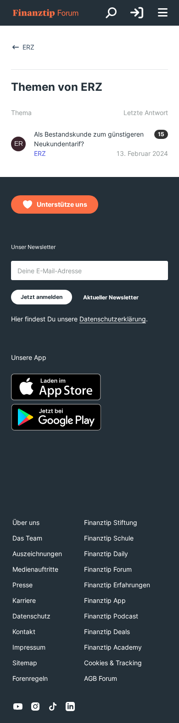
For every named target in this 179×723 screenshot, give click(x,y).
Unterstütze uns (62, 204)
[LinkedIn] (70, 706)
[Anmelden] (137, 13)
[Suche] (111, 12)
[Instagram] (35, 706)
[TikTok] (52, 706)
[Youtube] (17, 706)
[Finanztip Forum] (46, 13)
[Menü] (162, 13)
